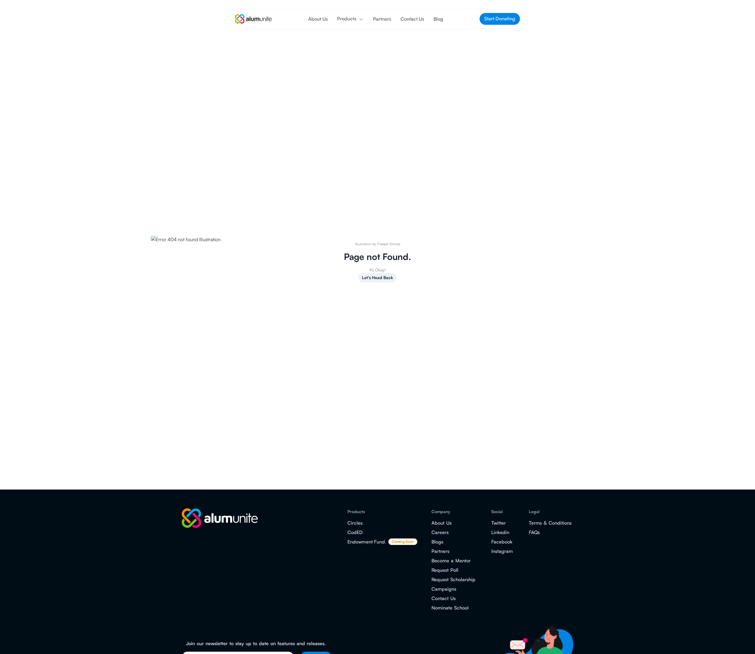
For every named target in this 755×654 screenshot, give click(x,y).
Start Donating (499, 19)
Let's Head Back (377, 277)
